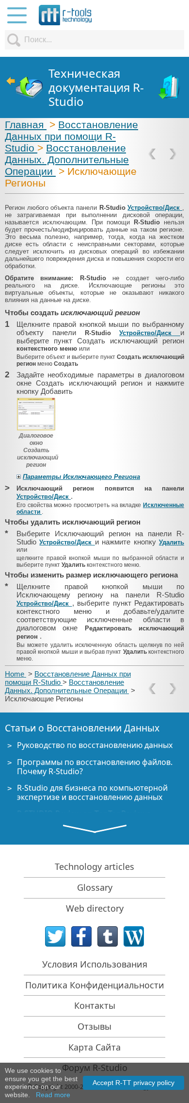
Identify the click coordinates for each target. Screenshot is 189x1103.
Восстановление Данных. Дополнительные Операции (67, 159)
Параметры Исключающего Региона (81, 476)
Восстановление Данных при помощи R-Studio (71, 136)
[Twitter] (55, 936)
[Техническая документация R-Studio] (170, 87)
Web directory (95, 908)
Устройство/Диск (154, 207)
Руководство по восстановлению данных (95, 745)
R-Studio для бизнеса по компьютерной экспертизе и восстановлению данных (92, 792)
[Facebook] (81, 936)
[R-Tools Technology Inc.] (65, 15)
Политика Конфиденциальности (94, 985)
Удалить (171, 542)
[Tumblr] (107, 936)
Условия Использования (94, 964)
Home (15, 674)
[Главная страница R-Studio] (24, 87)
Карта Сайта (94, 1047)
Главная (26, 124)
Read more (53, 1095)
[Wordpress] (134, 936)
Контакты (94, 1005)
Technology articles (94, 866)
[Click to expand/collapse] (18, 477)
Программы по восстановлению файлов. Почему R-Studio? (95, 767)
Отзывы (94, 1026)
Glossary (94, 887)
